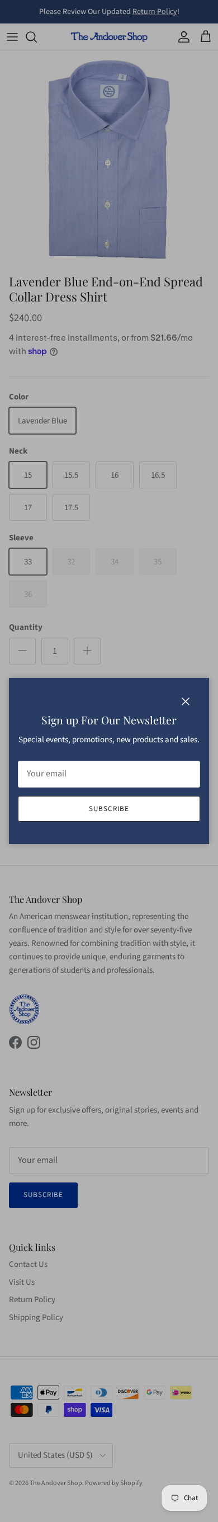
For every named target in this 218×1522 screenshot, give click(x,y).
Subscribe (109, 809)
